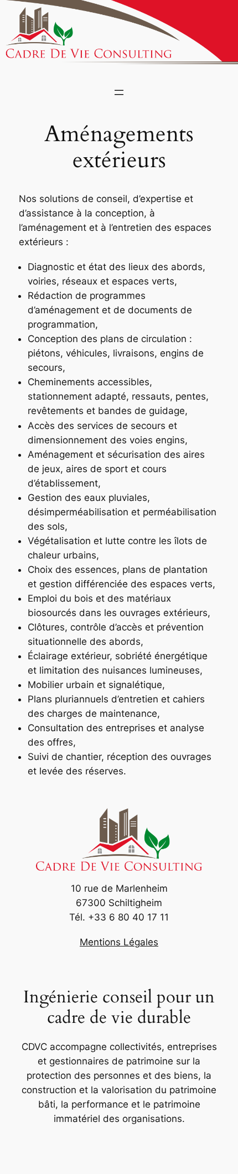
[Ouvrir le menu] (119, 92)
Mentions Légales (119, 942)
